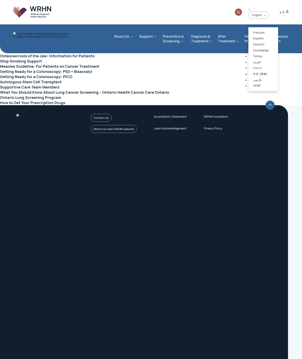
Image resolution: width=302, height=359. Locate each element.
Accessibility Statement (170, 116)
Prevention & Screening (173, 38)
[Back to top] (270, 105)
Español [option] (258, 38)
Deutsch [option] (258, 44)
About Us (121, 36)
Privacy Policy (213, 128)
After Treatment (226, 38)
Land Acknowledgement (170, 128)
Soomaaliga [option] (261, 50)
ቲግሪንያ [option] (257, 68)
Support (146, 36)
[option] (263, 33)
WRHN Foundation (216, 116)
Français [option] (259, 32)
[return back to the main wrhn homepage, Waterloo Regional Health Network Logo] (32, 12)
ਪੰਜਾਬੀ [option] (256, 86)
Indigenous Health (279, 38)
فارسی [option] (257, 80)
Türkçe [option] (257, 56)
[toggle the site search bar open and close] (238, 12)
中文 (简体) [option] (260, 74)
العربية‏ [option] (257, 62)
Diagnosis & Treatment (200, 38)
